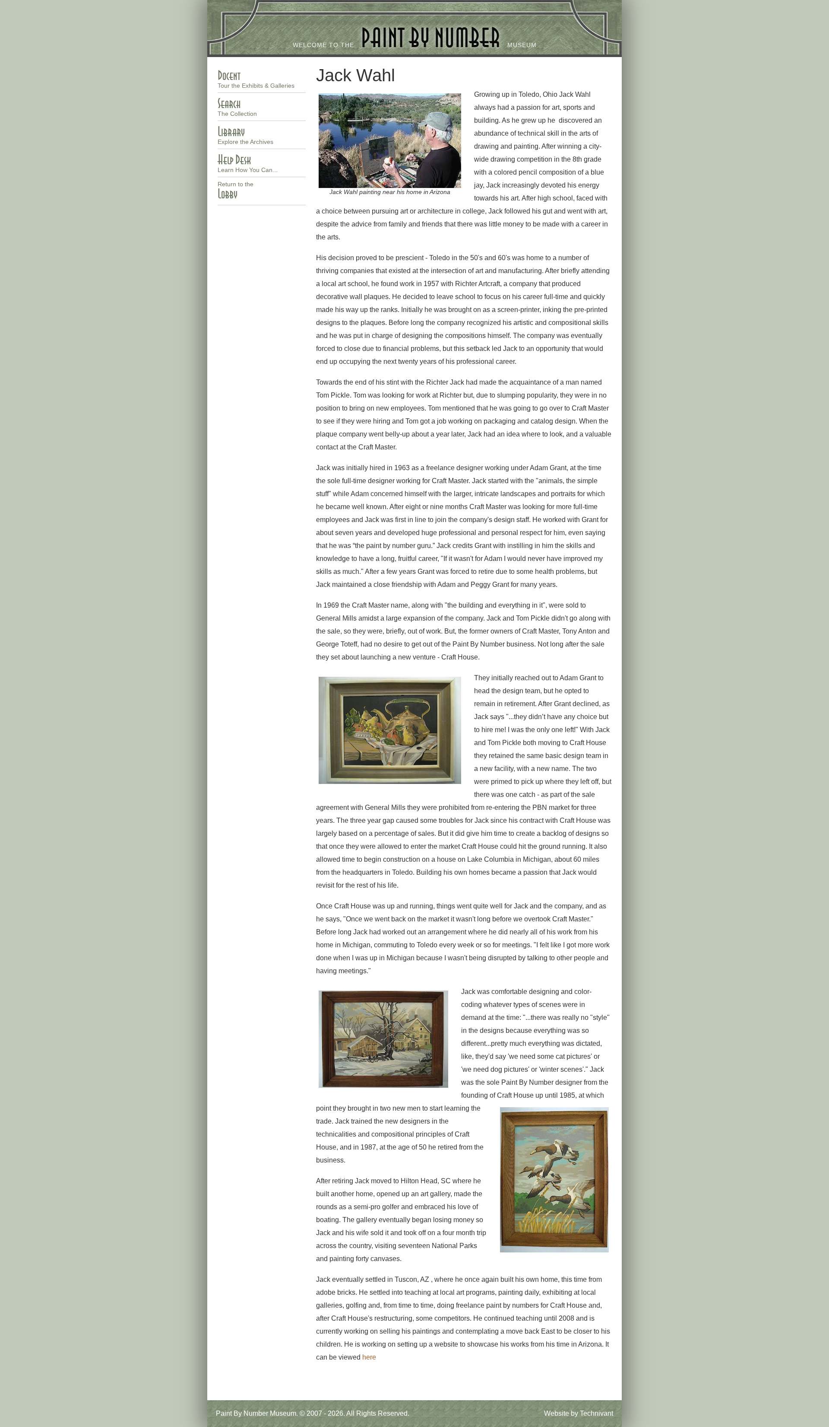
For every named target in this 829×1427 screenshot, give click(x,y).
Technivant (596, 1413)
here (369, 1357)
